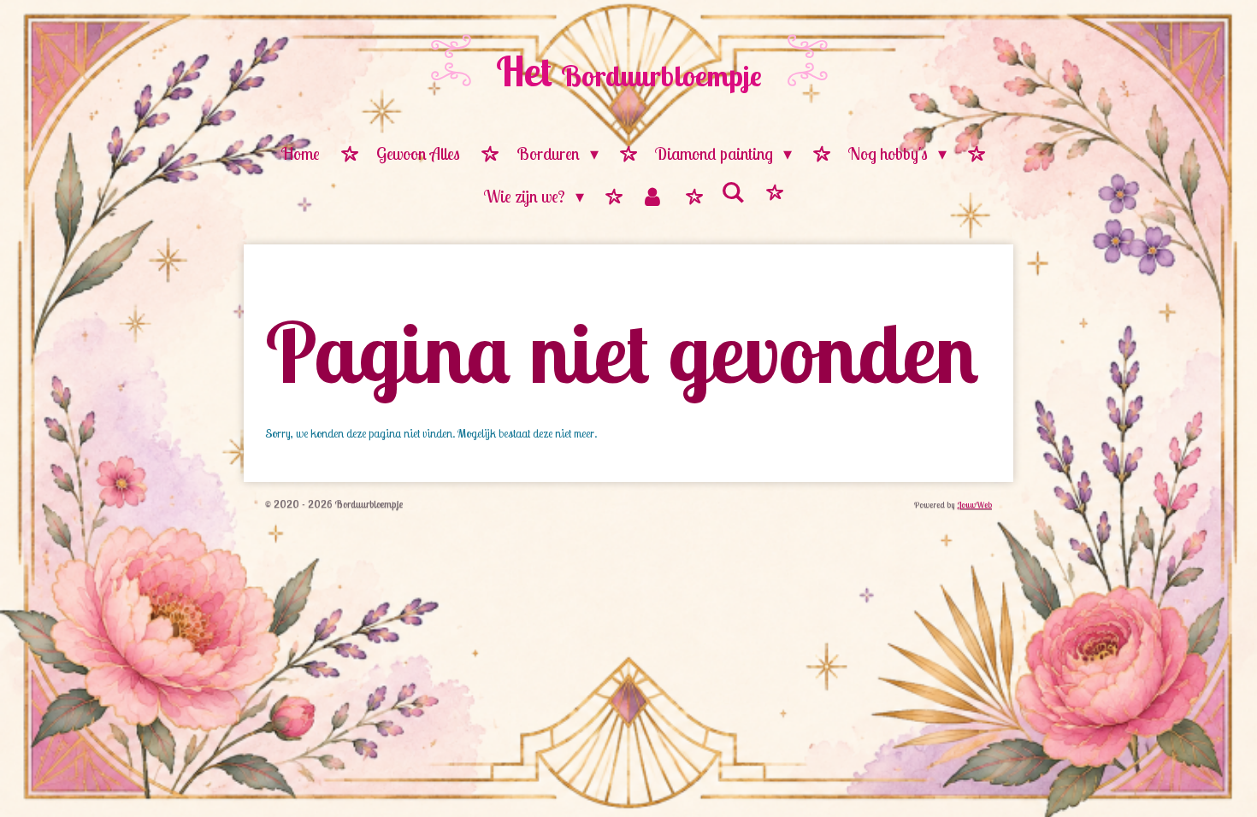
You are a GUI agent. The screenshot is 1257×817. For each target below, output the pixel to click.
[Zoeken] (732, 192)
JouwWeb (974, 504)
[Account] (652, 197)
